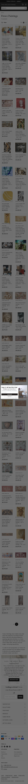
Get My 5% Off (9, 394)
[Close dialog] (26, 386)
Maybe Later (9, 396)
